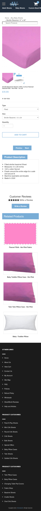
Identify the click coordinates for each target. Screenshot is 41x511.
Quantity (5, 122)
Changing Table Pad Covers (14, 484)
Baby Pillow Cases (10, 449)
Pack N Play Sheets (11, 423)
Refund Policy (9, 393)
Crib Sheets (8, 436)
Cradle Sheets (9, 497)
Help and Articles (10, 406)
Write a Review (20, 206)
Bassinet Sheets (10, 492)
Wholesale (8, 397)
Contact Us (8, 371)
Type (4, 105)
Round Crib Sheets (10, 432)
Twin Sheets (8, 454)
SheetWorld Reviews (11, 402)
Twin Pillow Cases (10, 475)
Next (27, 148)
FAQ (5, 384)
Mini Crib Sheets (10, 427)
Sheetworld (20, 508)
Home (7, 18)
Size (3, 114)
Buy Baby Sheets (17, 18)
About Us (7, 362)
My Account (8, 375)
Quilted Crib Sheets (11, 458)
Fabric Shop (8, 488)
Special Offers (9, 445)
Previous (19, 148)
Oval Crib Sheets (10, 501)
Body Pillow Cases (10, 479)
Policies (7, 389)
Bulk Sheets (8, 440)
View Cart (7, 367)
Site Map (7, 380)
